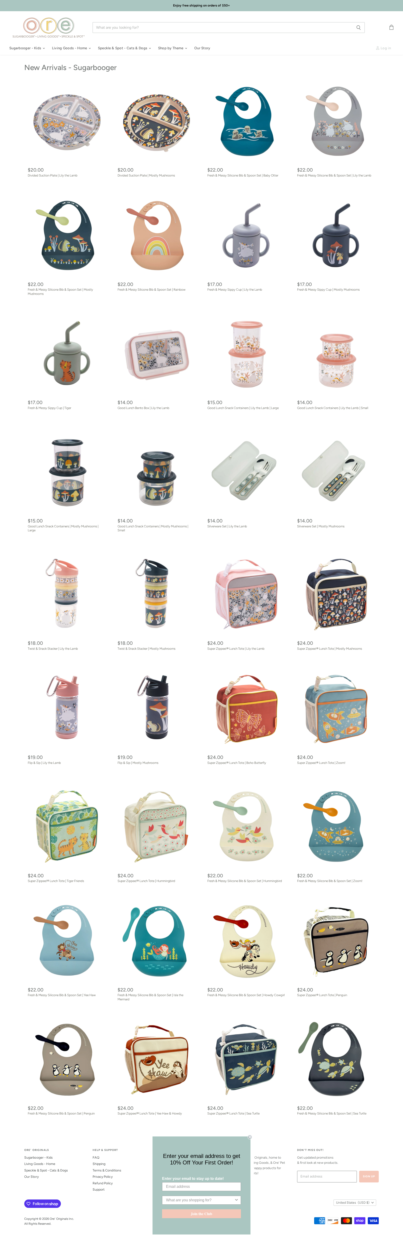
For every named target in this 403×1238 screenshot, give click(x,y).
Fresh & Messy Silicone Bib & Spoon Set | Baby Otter (242, 175)
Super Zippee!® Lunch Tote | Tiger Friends (56, 881)
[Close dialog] (249, 1137)
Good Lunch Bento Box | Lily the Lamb (143, 408)
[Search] (358, 27)
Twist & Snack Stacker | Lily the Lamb (53, 648)
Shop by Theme (171, 48)
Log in (385, 48)
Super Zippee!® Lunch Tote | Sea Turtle (233, 1113)
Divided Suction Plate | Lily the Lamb (52, 175)
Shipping (99, 1164)
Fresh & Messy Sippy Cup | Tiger (49, 408)
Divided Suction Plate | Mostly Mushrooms (146, 175)
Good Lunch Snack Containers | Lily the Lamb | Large (243, 408)
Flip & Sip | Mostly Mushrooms (138, 763)
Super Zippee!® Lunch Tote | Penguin (322, 995)
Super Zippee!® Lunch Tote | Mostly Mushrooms (329, 648)
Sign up (369, 1176)
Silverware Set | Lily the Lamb (227, 526)
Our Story (202, 48)
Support (99, 1190)
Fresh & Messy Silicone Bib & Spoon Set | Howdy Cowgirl (246, 995)
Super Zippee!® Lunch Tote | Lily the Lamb (235, 648)
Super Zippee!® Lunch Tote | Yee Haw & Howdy (150, 1113)
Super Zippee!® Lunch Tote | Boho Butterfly (236, 763)
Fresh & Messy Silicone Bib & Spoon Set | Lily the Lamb (334, 175)
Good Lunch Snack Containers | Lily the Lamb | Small (332, 408)
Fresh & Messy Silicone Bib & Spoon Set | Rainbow (151, 289)
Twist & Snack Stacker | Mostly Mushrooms (146, 648)
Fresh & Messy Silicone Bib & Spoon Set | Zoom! (329, 881)
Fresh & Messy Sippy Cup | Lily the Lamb (234, 289)
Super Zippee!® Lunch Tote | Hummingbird (146, 881)
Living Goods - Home (70, 48)
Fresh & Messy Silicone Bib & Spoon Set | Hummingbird (244, 881)
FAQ (96, 1158)
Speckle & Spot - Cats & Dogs (123, 48)
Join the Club (201, 1213)
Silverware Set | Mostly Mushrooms (320, 526)
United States (352, 1203)
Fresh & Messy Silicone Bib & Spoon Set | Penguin (61, 1113)
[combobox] (200, 1200)
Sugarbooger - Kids (25, 48)
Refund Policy (103, 1183)
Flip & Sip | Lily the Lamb (44, 763)
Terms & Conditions (107, 1170)
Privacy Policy (103, 1177)
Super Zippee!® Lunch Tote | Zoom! (321, 763)
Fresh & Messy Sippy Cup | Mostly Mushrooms (328, 289)
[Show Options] (236, 1200)
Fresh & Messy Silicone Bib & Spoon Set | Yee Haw (62, 995)
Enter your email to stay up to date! (193, 1179)
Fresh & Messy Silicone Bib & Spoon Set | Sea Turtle (331, 1113)
